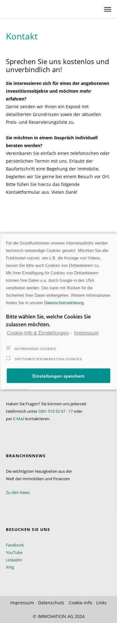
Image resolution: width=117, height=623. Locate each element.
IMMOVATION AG (55, 616)
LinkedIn (14, 560)
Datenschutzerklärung (64, 302)
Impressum (86, 332)
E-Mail (18, 418)
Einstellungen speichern (58, 375)
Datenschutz (51, 603)
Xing (10, 567)
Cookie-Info (80, 603)
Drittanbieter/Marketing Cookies (48, 359)
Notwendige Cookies (35, 349)
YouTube (14, 552)
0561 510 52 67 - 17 (55, 411)
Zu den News (18, 492)
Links (101, 603)
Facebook (15, 545)
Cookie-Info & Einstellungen (38, 332)
